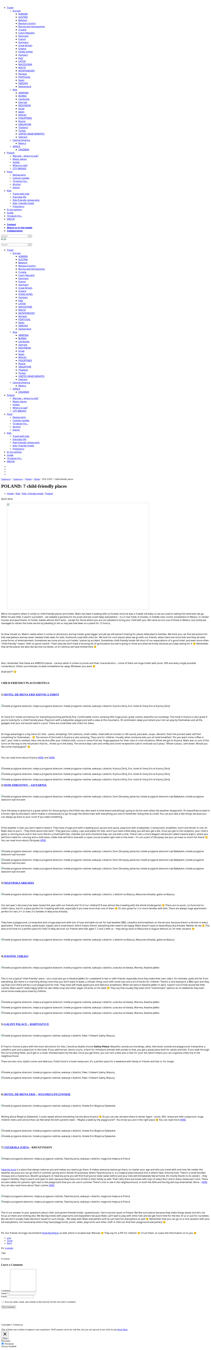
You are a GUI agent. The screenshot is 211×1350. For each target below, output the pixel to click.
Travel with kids (21, 193)
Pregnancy (18, 206)
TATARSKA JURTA (16, 1147)
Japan (21, 111)
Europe (17, 10)
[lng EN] (5, 239)
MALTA (22, 67)
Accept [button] (113, 1329)
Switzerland (24, 86)
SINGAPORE (24, 124)
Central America (21, 140)
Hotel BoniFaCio (50, 1233)
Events (16, 187)
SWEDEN (23, 83)
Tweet (9, 1240)
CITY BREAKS (19, 168)
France (22, 39)
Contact (11, 224)
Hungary (23, 55)
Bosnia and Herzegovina (31, 26)
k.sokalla (9, 1248)
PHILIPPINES (25, 118)
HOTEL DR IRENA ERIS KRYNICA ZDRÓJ (31, 694)
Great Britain (25, 45)
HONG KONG (25, 51)
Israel (21, 108)
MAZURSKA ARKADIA (19, 882)
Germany (23, 42)
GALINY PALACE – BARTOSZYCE (26, 1024)
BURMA (22, 96)
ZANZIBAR (23, 149)
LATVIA (22, 61)
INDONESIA (24, 105)
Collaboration (15, 230)
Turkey (22, 130)
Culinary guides (21, 178)
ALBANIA (23, 13)
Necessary (9, 1344)
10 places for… (20, 181)
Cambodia (23, 99)
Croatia (22, 29)
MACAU (22, 114)
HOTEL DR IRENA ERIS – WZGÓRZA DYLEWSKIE (37, 1094)
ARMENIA (23, 92)
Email (3, 1296)
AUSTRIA (23, 17)
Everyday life (19, 197)
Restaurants (19, 174)
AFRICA (16, 146)
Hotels (16, 162)
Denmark (23, 36)
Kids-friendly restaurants (26, 200)
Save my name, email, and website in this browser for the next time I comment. (40, 1302)
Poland (10, 152)
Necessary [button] (5, 1341)
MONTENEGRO (26, 70)
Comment (5, 1290)
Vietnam (22, 137)
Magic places (20, 159)
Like (9, 1238)
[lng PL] (2, 239)
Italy (20, 58)
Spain (21, 80)
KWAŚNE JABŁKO (16, 956)
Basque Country (27, 23)
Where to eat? (20, 165)
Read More (122, 1329)
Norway (22, 73)
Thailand (23, 127)
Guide (10, 212)
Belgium (22, 20)
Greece (22, 48)
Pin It (9, 1243)
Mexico (22, 143)
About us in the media (19, 227)
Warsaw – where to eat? (25, 155)
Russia (21, 121)
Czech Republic (26, 32)
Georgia (22, 102)
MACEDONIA (25, 64)
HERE (41, 757)
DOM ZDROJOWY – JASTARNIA (25, 785)
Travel (10, 7)
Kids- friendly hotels (23, 203)
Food (9, 171)
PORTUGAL (24, 77)
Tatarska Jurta (8, 1169)
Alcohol (17, 184)
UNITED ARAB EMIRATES (31, 133)
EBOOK (11, 219)
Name (4, 1293)
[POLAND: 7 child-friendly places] (78, 608)
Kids (9, 190)
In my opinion (14, 209)
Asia (15, 89)
